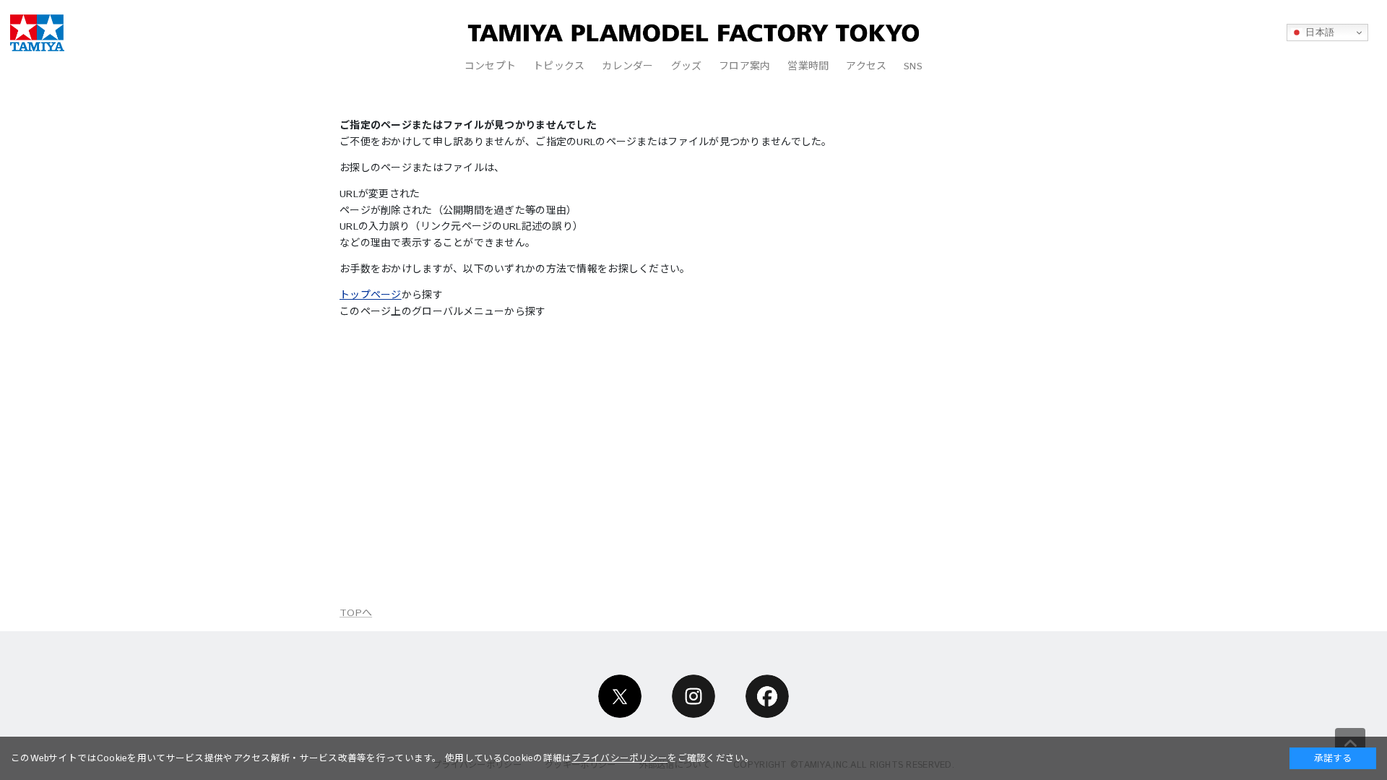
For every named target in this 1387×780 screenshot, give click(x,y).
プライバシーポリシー (619, 758)
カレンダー (627, 66)
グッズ (686, 66)
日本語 (1318, 32)
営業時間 (808, 66)
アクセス (866, 66)
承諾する (1333, 758)
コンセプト (490, 66)
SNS (913, 66)
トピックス (558, 66)
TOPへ (356, 613)
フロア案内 (744, 66)
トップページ (371, 295)
